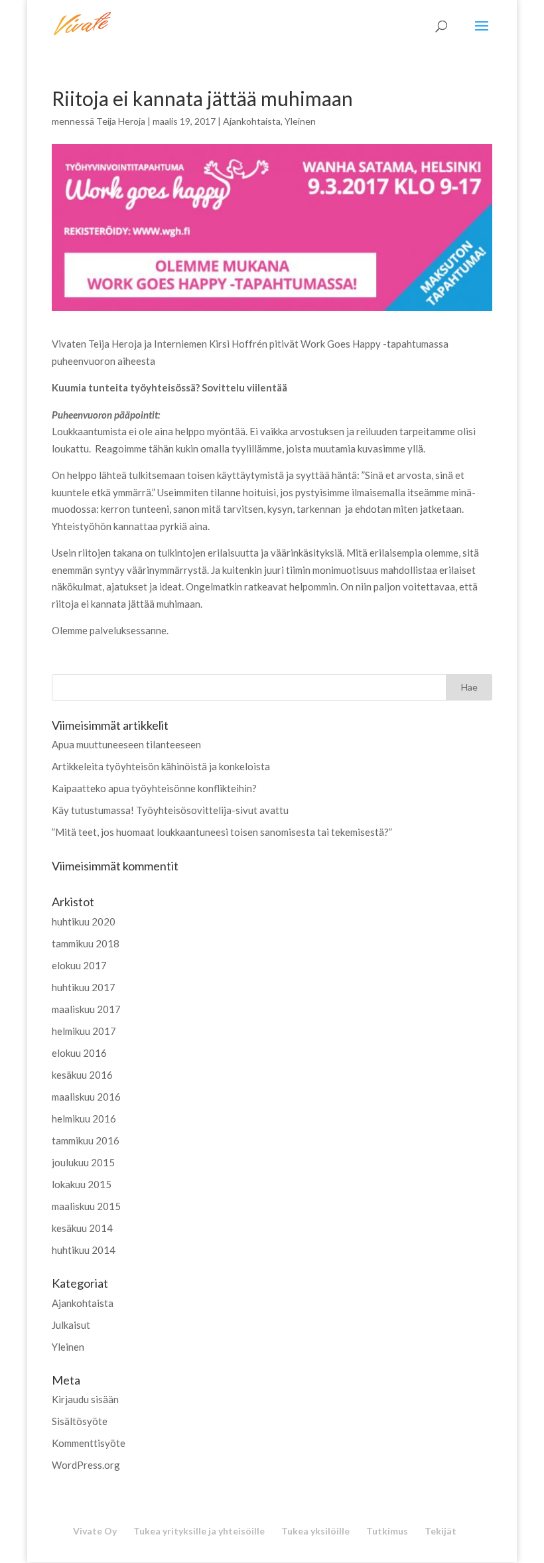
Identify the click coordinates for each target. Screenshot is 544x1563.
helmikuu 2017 (84, 1031)
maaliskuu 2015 (86, 1206)
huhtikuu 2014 (83, 1250)
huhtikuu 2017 (83, 987)
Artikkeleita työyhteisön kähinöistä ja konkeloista (161, 766)
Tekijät (440, 1530)
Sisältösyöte (79, 1421)
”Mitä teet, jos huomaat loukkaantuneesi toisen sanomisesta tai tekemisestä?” (222, 832)
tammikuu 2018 (85, 943)
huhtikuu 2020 (83, 921)
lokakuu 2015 (81, 1184)
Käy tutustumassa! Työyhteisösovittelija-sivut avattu (170, 810)
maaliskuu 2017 (86, 1009)
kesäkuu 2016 (82, 1075)
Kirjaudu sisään (85, 1399)
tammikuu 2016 (85, 1140)
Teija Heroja (120, 121)
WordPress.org (86, 1465)
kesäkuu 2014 (82, 1228)
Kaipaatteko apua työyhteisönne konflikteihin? (154, 788)
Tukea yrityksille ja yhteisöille (199, 1530)
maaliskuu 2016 (86, 1097)
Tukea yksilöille (315, 1530)
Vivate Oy (95, 1530)
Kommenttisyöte (88, 1443)
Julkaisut (71, 1325)
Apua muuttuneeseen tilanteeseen (126, 744)
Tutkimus (387, 1530)
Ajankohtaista (252, 121)
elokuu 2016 (79, 1053)
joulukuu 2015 (83, 1162)
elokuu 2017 (79, 965)
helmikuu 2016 (84, 1118)
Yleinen (300, 121)
